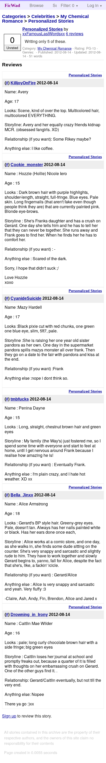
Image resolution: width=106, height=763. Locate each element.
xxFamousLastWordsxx (43, 34)
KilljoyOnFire (23, 83)
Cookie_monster (27, 164)
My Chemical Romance (55, 48)
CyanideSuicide (26, 298)
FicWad (12, 5)
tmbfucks (20, 399)
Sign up (9, 716)
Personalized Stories (51, 21)
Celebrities (43, 16)
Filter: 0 (67, 5)
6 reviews (74, 34)
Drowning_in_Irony (29, 614)
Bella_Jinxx (22, 495)
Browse (36, 5)
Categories (14, 16)
